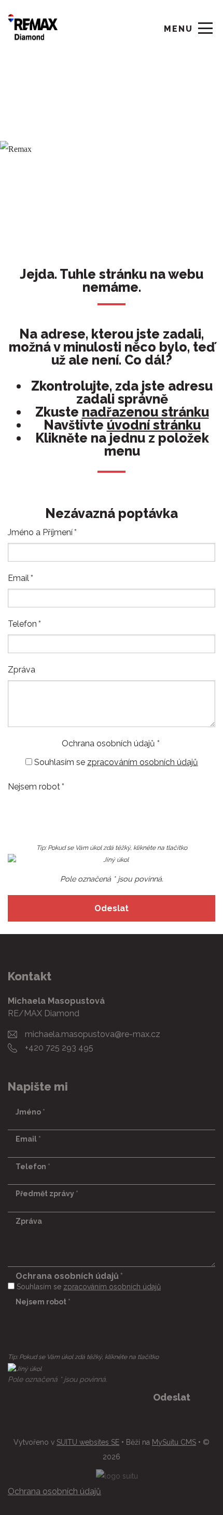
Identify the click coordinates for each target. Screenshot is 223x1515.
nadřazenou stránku (145, 412)
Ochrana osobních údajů (54, 1491)
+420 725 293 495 (59, 1048)
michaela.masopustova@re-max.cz (92, 1034)
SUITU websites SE (88, 1442)
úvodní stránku (154, 425)
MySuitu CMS (174, 1442)
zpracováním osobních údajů (142, 762)
